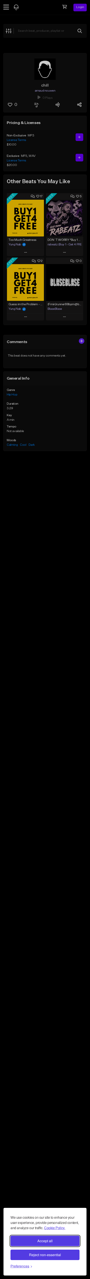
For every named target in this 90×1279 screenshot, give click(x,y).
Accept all (45, 1240)
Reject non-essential (45, 1254)
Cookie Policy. (54, 1227)
